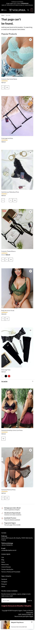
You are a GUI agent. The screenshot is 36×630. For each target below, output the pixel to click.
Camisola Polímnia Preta (8, 490)
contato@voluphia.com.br (8, 550)
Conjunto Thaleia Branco (8, 251)
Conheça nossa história (17, 1)
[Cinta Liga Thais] (17, 348)
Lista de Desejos (29, 5)
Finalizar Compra (18, 5)
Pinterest (4, 584)
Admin (3, 586)
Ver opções (4, 381)
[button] (31, 10)
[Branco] (2, 376)
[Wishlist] (30, 39)
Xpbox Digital (29, 616)
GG (7, 87)
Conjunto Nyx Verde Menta (9, 79)
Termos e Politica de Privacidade (10, 572)
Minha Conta (10, 5)
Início (2, 15)
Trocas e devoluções (7, 569)
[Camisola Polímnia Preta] (17, 467)
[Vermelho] (9, 376)
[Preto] (6, 376)
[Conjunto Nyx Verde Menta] (17, 57)
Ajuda (3, 5)
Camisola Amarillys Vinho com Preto (12, 430)
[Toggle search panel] (28, 10)
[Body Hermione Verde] (17, 288)
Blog (2, 560)
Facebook (4, 579)
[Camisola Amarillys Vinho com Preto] (17, 408)
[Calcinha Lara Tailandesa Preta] (17, 170)
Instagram (4, 581)
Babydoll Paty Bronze (17, 622)
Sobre (3, 562)
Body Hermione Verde (7, 310)
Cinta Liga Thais (5, 370)
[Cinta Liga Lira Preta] (17, 116)
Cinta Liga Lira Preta (7, 138)
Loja (2, 557)
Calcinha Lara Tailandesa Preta (10, 192)
